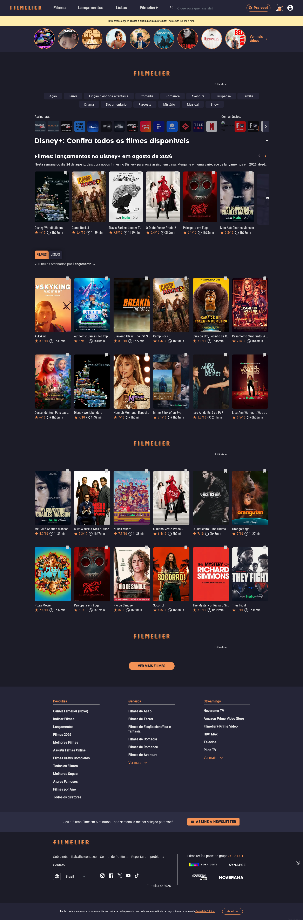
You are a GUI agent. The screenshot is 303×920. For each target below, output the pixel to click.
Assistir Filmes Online (69, 750)
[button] (152, 141)
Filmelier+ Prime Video (221, 726)
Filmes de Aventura (142, 755)
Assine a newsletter (216, 822)
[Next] (266, 126)
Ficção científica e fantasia (108, 96)
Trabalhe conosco (84, 856)
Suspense (223, 96)
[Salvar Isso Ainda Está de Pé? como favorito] (225, 354)
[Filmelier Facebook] (111, 876)
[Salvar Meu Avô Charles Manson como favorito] (250, 172)
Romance (173, 96)
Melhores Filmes (65, 742)
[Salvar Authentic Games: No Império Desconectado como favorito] (106, 278)
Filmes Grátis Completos (71, 758)
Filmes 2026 (62, 735)
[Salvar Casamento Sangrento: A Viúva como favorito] (264, 278)
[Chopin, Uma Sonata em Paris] (140, 38)
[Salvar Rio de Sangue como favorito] (146, 547)
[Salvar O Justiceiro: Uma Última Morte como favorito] (225, 471)
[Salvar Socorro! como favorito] (185, 547)
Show (215, 104)
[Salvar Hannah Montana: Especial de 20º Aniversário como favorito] (146, 354)
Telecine (210, 742)
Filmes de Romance (143, 747)
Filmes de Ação (140, 711)
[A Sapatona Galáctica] (44, 38)
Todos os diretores (67, 797)
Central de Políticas (205, 911)
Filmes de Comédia (142, 739)
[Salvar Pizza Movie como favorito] (67, 547)
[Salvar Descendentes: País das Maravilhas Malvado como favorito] (67, 354)
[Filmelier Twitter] (119, 876)
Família (248, 96)
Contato (59, 865)
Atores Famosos (65, 782)
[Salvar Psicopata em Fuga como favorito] (213, 172)
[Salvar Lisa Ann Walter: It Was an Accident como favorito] (264, 354)
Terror (73, 96)
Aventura (198, 96)
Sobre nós (60, 856)
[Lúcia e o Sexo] (116, 38)
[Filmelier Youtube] (128, 876)
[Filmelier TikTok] (137, 876)
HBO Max (211, 734)
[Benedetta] (211, 38)
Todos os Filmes (65, 766)
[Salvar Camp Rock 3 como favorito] (102, 172)
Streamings (212, 701)
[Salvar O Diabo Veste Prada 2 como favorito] (176, 172)
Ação (53, 96)
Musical (193, 104)
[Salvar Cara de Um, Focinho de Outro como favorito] (225, 278)
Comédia (147, 96)
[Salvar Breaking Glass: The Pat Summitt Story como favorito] (146, 278)
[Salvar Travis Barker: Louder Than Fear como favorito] (139, 172)
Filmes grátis (128, 20)
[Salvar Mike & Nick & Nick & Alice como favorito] (106, 471)
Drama (89, 104)
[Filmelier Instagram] (102, 876)
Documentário (116, 104)
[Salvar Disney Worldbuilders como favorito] (65, 172)
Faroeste (145, 104)
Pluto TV (210, 750)
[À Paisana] (68, 38)
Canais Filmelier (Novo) (70, 711)
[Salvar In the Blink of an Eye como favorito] (185, 354)
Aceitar (232, 911)
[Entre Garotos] (164, 38)
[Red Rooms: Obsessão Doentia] (187, 38)
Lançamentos (63, 727)
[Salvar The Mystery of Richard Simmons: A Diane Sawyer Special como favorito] (225, 547)
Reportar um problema (147, 856)
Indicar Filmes (63, 719)
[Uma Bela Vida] (235, 38)
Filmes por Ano (64, 789)
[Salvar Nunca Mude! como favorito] (146, 471)
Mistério (169, 104)
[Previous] (259, 157)
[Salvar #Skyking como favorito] (67, 278)
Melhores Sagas (65, 774)
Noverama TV (214, 711)
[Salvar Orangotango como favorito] (264, 471)
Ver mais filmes (151, 666)
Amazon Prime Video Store (224, 719)
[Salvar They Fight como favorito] (264, 547)
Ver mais (134, 762)
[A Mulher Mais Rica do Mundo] (92, 38)
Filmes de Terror (140, 719)
